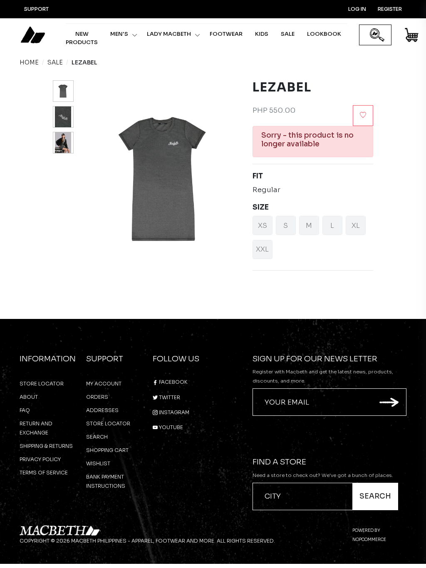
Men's (119, 33)
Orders (97, 397)
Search (97, 437)
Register (390, 9)
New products (82, 38)
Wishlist (98, 463)
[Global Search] (377, 35)
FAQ (25, 410)
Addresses (102, 410)
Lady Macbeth (169, 33)
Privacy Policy (40, 459)
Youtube (170, 427)
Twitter (169, 397)
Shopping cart (107, 450)
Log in (357, 9)
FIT (258, 176)
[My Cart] (412, 36)
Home (29, 62)
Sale (288, 33)
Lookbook (324, 33)
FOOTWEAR (226, 33)
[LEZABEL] (63, 91)
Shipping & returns (46, 446)
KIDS (261, 33)
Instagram (173, 412)
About (29, 397)
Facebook (173, 382)
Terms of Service (44, 472)
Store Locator (42, 383)
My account (103, 383)
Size (261, 207)
